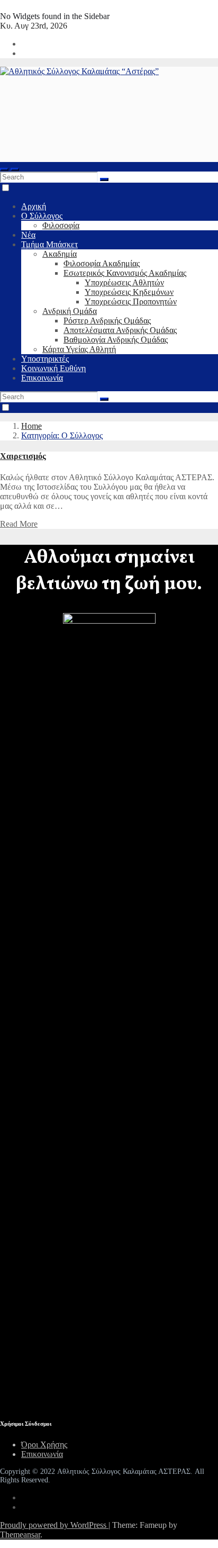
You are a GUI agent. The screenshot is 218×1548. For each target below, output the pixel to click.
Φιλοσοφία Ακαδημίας (101, 263)
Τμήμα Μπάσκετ (49, 244)
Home (31, 425)
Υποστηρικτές (45, 358)
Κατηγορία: (62, 435)
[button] (4, 169)
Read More (19, 523)
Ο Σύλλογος (41, 215)
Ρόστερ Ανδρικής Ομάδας (107, 320)
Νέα (28, 234)
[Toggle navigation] (15, 169)
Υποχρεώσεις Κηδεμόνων (129, 291)
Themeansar (20, 1534)
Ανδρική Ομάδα (69, 311)
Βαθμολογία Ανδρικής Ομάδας (115, 339)
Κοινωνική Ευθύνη (53, 368)
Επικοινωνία (42, 377)
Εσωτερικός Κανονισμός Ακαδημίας (124, 272)
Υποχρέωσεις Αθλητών (124, 282)
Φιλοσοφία (60, 225)
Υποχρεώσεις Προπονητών (131, 301)
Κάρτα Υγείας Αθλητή (79, 349)
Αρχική (33, 206)
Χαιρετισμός (23, 456)
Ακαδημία (59, 253)
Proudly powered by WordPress (54, 1524)
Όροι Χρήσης (44, 1444)
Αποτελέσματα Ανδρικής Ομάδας (120, 330)
